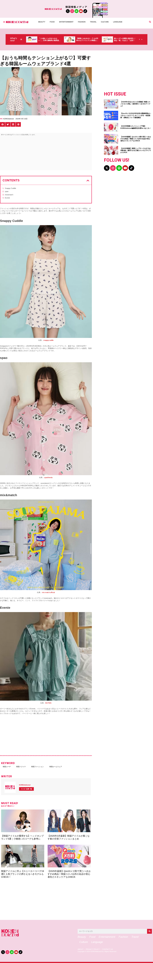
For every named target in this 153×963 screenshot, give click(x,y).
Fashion (81, 22)
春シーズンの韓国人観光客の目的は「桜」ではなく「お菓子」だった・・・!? (87, 40)
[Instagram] (72, 11)
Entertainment (66, 22)
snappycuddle (48, 340)
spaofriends (48, 477)
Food (52, 22)
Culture (105, 22)
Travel (93, 22)
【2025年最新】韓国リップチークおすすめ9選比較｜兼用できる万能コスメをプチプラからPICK (135, 150)
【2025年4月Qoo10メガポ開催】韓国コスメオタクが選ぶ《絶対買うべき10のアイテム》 (135, 104)
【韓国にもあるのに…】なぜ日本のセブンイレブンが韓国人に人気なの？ (49, 40)
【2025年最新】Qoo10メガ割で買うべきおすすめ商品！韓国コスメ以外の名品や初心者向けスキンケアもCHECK (69, 874)
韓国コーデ (7, 767)
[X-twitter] (107, 168)
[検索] (149, 931)
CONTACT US (107, 949)
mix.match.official (48, 592)
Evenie (7, 198)
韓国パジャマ (21, 767)
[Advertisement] (46, 153)
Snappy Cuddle (10, 188)
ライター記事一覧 (26, 789)
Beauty (41, 22)
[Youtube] (81, 11)
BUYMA (48, 703)
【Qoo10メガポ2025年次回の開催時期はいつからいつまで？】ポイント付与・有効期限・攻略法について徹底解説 (135, 115)
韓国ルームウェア (55, 767)
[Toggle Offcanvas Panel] (4, 22)
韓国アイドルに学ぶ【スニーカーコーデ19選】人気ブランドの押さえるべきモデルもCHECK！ (22, 874)
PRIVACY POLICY (93, 949)
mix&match (9, 195)
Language (117, 22)
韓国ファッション (37, 767)
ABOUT (80, 949)
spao (6, 191)
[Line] (76, 11)
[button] (150, 22)
